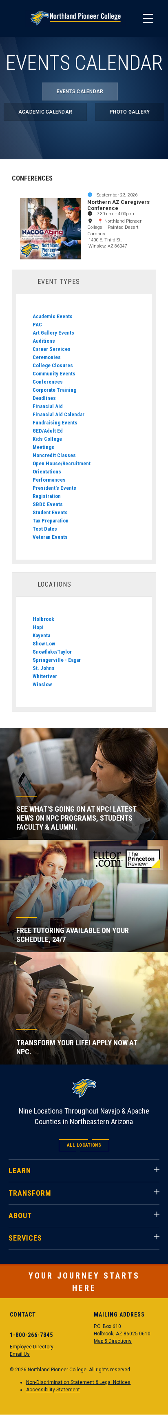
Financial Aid (48, 406)
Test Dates (45, 529)
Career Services (52, 349)
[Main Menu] (147, 18)
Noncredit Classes (54, 455)
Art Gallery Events (53, 333)
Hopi (38, 627)
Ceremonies (47, 357)
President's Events (54, 488)
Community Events (54, 373)
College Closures (53, 365)
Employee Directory (31, 1347)
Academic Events (53, 316)
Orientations (47, 472)
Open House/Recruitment (62, 463)
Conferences (48, 382)
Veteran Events (50, 537)
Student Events (50, 512)
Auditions (44, 341)
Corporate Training (54, 390)
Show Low (44, 644)
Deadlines (44, 398)
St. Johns (44, 668)
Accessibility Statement (53, 1390)
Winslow (42, 684)
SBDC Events (48, 504)
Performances (49, 480)
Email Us (20, 1354)
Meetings (43, 447)
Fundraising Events (55, 423)
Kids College (47, 439)
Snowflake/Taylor (52, 652)
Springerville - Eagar (57, 660)
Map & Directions (113, 1341)
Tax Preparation (51, 521)
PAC (37, 324)
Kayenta (41, 635)
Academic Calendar (45, 112)
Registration (47, 496)
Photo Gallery (130, 112)
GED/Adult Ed (48, 431)
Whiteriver (45, 676)
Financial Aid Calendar (58, 414)
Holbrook (43, 619)
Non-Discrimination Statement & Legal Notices (78, 1382)
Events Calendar (80, 91)
